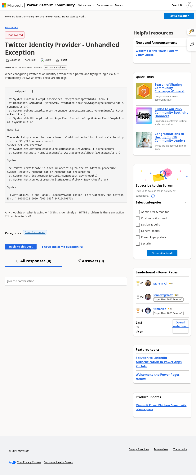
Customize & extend (154, 218)
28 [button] (177, 295)
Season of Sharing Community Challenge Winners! (169, 88)
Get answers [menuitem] (104, 5)
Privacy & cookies (139, 449)
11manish (159, 309)
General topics (150, 231)
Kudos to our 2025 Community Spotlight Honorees (171, 112)
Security (146, 243)
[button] (178, 5)
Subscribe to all (162, 253)
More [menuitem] (118, 5)
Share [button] (48, 60)
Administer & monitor (155, 212)
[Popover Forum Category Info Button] (153, 196)
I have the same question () (62, 247)
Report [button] (63, 60)
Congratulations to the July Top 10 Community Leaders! (170, 137)
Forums (40, 16)
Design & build (150, 224)
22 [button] (171, 308)
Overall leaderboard (180, 324)
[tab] (33, 262)
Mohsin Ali (160, 283)
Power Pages (53, 16)
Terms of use (161, 449)
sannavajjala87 (163, 295)
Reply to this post (21, 246)
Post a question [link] (179, 16)
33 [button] (172, 283)
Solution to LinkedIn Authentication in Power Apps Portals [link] (159, 362)
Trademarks (180, 449)
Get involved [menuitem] (85, 5)
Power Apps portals (35, 232)
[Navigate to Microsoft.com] (12, 5)
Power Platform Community (51, 5)
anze (40, 67)
